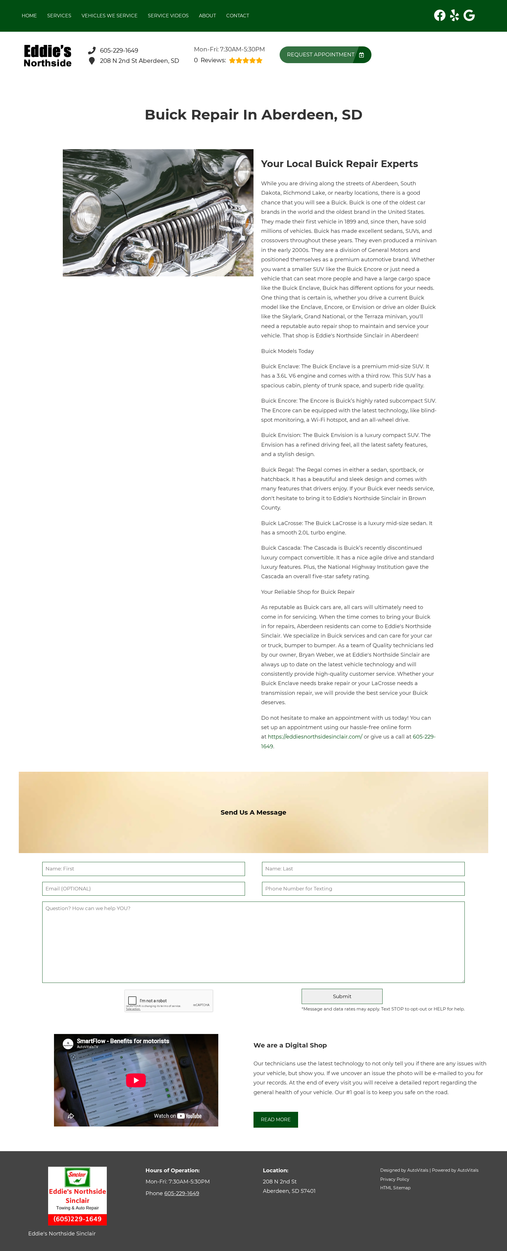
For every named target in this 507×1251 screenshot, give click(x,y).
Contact (237, 16)
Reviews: (210, 60)
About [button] (207, 16)
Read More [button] (276, 1119)
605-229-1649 (181, 1193)
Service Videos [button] (168, 16)
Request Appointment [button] (320, 54)
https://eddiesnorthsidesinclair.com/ (315, 737)
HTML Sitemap (395, 1188)
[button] (440, 15)
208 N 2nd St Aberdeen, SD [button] (139, 60)
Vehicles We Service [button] (110, 16)
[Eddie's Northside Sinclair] (48, 56)
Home (29, 16)
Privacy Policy (394, 1179)
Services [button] (59, 16)
